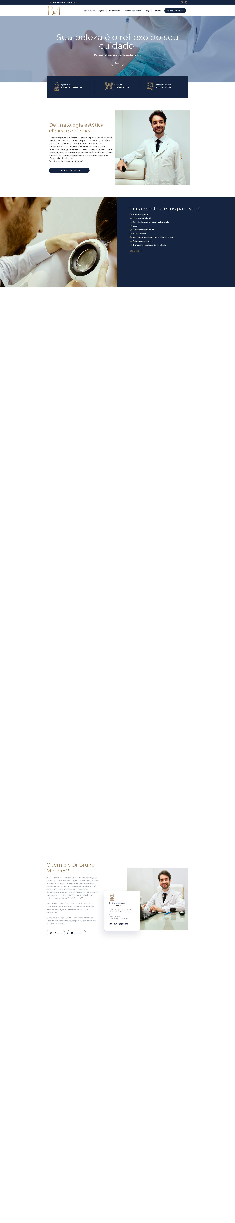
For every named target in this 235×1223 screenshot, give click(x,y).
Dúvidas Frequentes (133, 10)
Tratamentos (114, 10)
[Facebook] (186, 2)
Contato (157, 10)
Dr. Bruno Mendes (71, 87)
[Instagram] (182, 2)
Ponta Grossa (163, 87)
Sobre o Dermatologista (94, 10)
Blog (147, 10)
